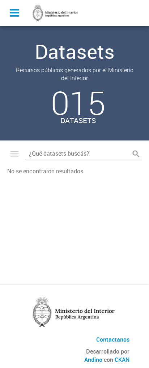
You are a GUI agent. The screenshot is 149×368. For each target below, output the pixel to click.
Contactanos (112, 339)
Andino (93, 360)
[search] (136, 154)
